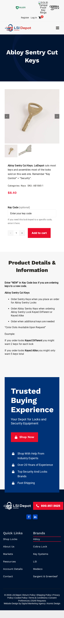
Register (25, 17)
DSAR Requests (38, 600)
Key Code (19, 207)
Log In (34, 17)
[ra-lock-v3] (20, 7)
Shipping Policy (44, 595)
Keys (23, 185)
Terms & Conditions (38, 598)
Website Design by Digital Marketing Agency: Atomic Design (32, 603)
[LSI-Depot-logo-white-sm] (17, 503)
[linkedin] (35, 516)
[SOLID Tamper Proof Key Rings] (43, 2)
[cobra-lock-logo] (54, 6)
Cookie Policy (21, 598)
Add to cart (39, 233)
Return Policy (29, 595)
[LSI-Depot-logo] (18, 25)
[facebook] (28, 516)
